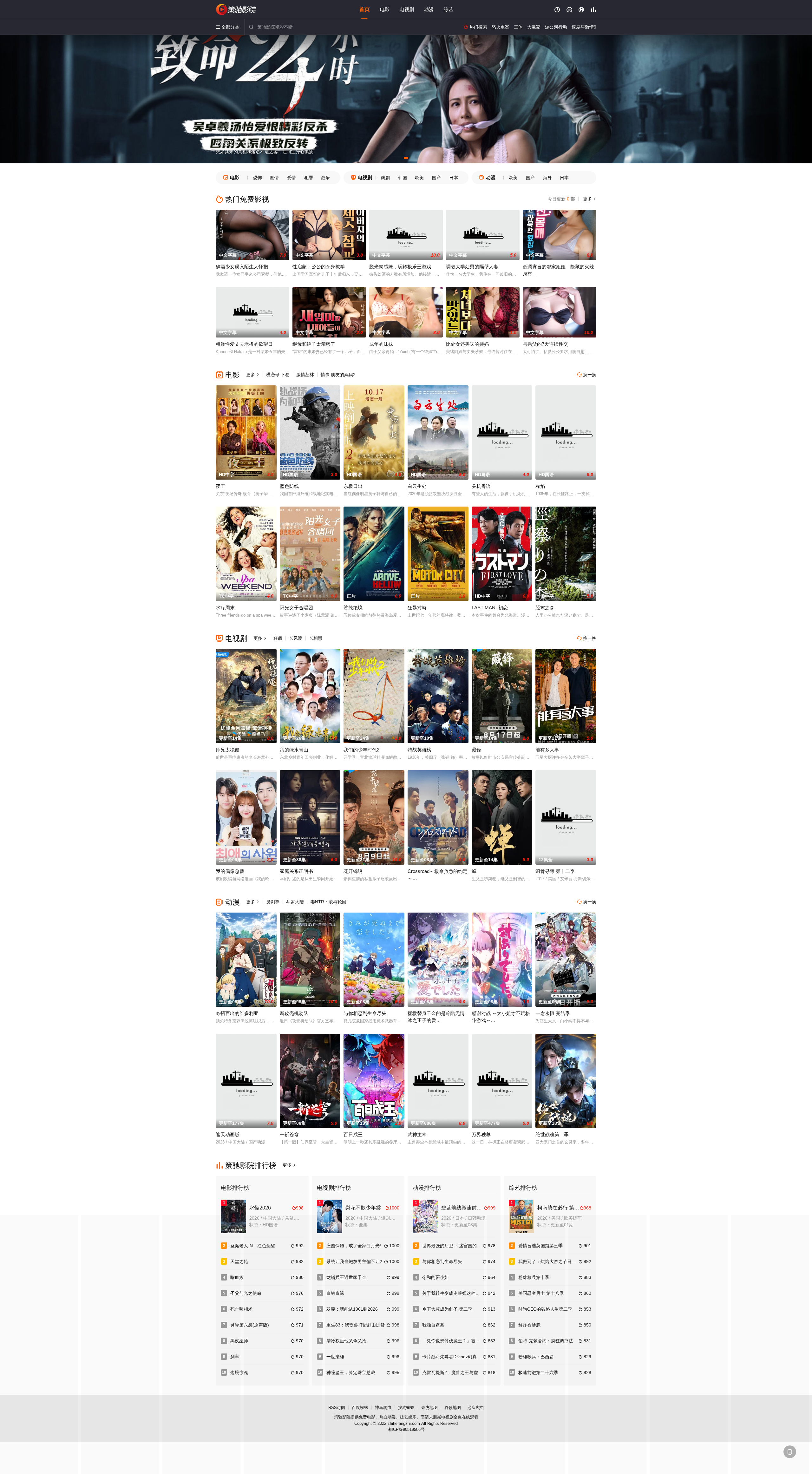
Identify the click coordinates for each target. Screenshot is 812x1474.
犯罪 (308, 177)
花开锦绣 (353, 871)
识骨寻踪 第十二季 (555, 871)
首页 (364, 9)
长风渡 (295, 638)
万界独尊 (481, 1134)
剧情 (274, 177)
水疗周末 (225, 607)
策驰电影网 (236, 9)
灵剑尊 (272, 901)
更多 (589, 198)
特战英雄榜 (419, 749)
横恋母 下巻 (278, 374)
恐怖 (257, 177)
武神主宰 (417, 1134)
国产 (436, 177)
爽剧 (385, 177)
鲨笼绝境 (353, 607)
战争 (325, 177)
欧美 (419, 177)
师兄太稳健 (227, 749)
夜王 (220, 486)
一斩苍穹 (289, 1134)
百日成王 (353, 1134)
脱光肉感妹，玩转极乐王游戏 (400, 266)
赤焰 (540, 486)
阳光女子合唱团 (296, 607)
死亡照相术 (241, 1309)
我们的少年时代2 (361, 749)
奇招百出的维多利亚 (237, 1013)
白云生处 (417, 486)
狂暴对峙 (417, 607)
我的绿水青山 (294, 749)
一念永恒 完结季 (552, 1013)
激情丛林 (305, 374)
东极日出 (353, 486)
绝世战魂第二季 (552, 1134)
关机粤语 (481, 486)
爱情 (291, 177)
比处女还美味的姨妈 (467, 344)
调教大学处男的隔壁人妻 (472, 266)
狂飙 (277, 638)
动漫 (429, 9)
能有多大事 (547, 749)
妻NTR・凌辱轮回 (328, 901)
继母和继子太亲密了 (313, 344)
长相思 (315, 638)
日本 (453, 177)
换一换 (586, 374)
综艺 (448, 9)
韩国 (402, 177)
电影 (385, 9)
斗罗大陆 (295, 901)
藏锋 (476, 749)
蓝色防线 (289, 486)
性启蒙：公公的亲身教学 (318, 266)
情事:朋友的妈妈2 (338, 374)
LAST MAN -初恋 (490, 607)
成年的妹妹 (381, 344)
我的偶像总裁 (230, 871)
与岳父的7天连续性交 (545, 344)
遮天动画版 (227, 1134)
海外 (547, 177)
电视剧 (407, 9)
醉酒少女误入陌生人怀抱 (242, 266)
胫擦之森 (544, 607)
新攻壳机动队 (294, 1013)
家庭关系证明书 (296, 871)
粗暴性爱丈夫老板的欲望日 (244, 344)
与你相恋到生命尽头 (365, 1013)
